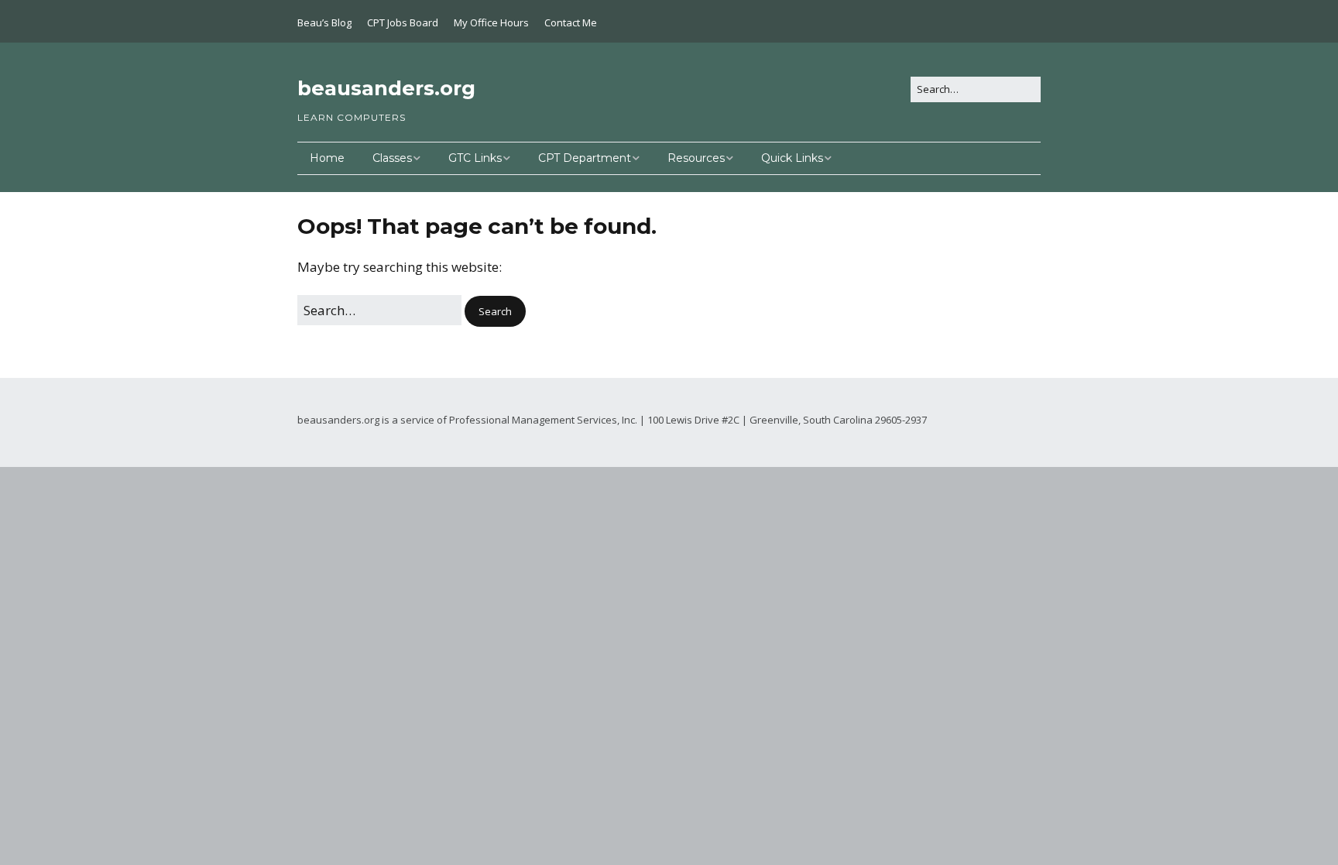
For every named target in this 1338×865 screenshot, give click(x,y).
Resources (696, 158)
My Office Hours (491, 22)
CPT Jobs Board (402, 22)
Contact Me (570, 22)
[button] (495, 312)
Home (327, 158)
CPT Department (584, 158)
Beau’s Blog (324, 22)
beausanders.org (386, 88)
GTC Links (475, 158)
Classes (392, 158)
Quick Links (792, 158)
